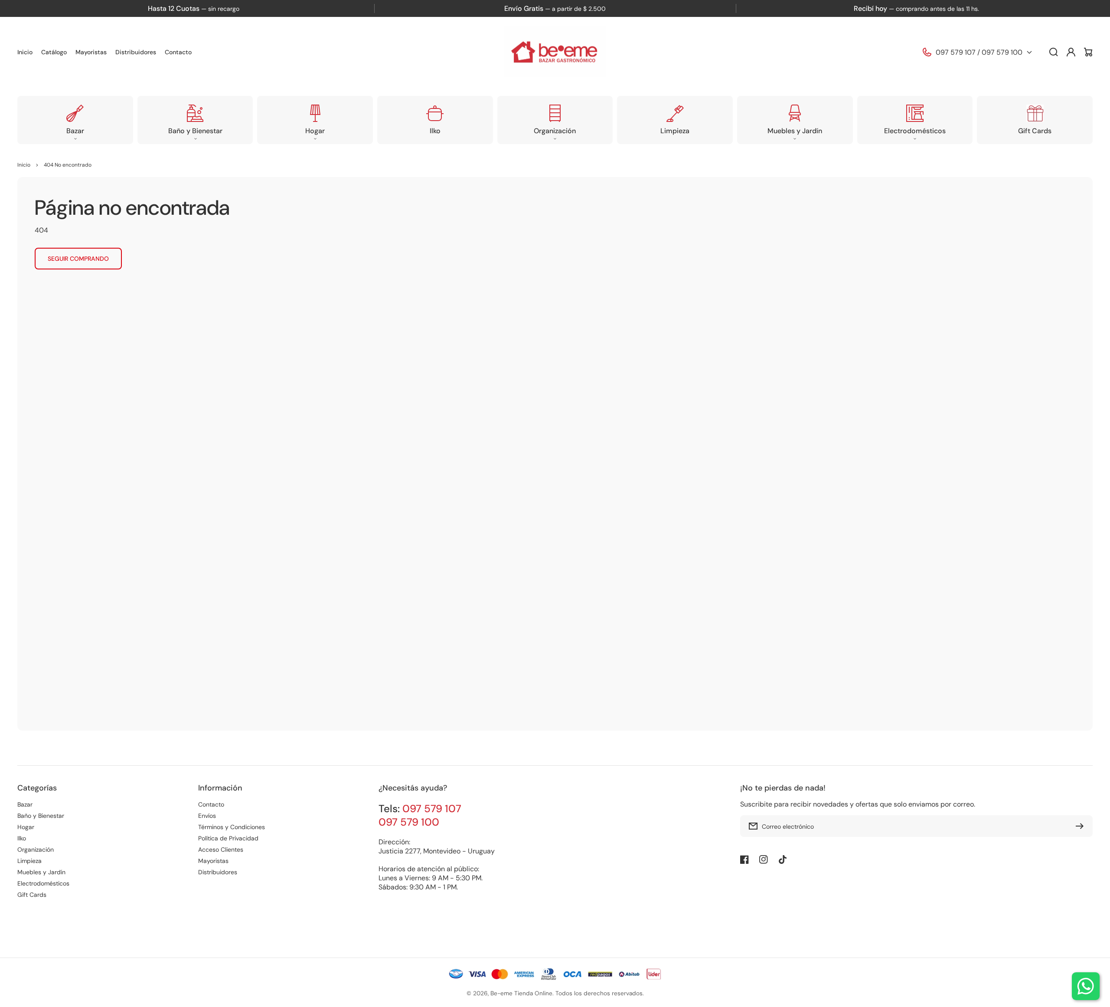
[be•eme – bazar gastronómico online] (555, 52)
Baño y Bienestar (40, 816)
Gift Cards (31, 895)
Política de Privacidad (228, 838)
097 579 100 (1002, 52)
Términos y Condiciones (231, 827)
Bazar (25, 804)
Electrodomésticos (43, 883)
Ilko (21, 838)
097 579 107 (956, 52)
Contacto (211, 804)
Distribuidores (217, 872)
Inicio (23, 164)
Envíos (207, 816)
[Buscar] (1053, 52)
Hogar (25, 827)
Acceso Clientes (220, 849)
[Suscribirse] (1082, 826)
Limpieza (29, 861)
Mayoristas (213, 861)
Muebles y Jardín (41, 872)
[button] (75, 120)
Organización (35, 849)
